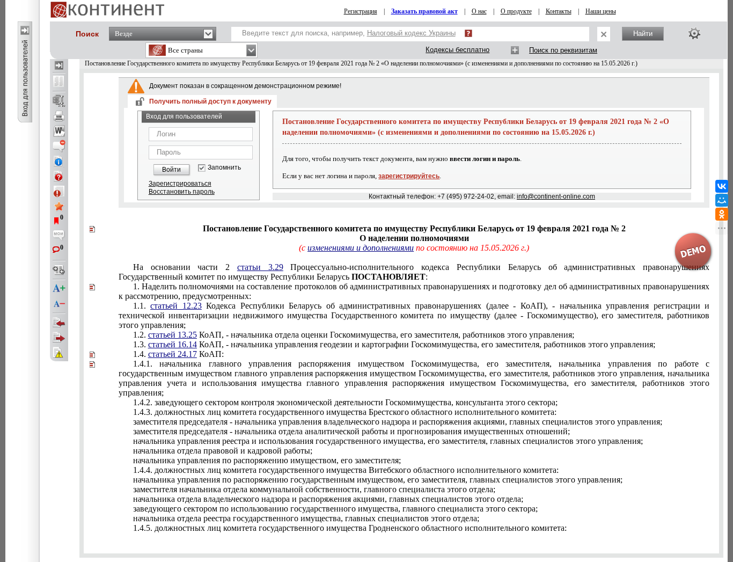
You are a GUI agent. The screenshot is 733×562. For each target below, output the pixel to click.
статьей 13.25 (172, 334)
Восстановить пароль (182, 191)
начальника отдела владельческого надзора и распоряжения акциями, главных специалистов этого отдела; (328, 498)
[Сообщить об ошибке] (59, 352)
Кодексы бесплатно (457, 50)
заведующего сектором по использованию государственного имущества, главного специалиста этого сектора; (335, 508)
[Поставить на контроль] (59, 191)
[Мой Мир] (721, 200)
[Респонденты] (59, 337)
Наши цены (600, 11)
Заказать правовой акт (424, 11)
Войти (171, 169)
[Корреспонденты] (59, 322)
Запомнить (224, 167)
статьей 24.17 (172, 354)
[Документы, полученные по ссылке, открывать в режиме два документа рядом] (59, 82)
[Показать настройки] (694, 33)
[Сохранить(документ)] (59, 100)
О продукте (516, 11)
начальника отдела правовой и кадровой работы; (222, 450)
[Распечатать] (59, 116)
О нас (479, 11)
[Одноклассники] (721, 214)
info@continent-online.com (556, 196)
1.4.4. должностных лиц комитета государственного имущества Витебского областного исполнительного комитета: (346, 470)
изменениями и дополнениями (360, 247)
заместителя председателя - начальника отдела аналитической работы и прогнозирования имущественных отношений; (351, 431)
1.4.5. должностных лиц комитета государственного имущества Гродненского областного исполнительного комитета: (350, 527)
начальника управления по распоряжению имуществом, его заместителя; (267, 460)
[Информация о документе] (59, 161)
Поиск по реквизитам (563, 50)
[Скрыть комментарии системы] (59, 146)
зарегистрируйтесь (408, 176)
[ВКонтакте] (721, 186)
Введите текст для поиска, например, (349, 33)
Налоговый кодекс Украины (411, 33)
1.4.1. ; (414, 378)
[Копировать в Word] (59, 131)
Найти (643, 34)
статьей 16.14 (172, 344)
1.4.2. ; (345, 402)
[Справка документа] (59, 176)
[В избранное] (59, 206)
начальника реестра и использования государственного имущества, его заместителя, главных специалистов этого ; (388, 441)
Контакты (558, 11)
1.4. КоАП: (178, 354)
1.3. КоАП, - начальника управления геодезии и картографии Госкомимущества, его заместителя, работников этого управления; (394, 344)
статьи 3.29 (260, 267)
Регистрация (360, 11)
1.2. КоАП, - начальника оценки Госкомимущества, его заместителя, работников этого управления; (353, 334)
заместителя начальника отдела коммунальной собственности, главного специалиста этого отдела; (314, 489)
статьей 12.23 (175, 305)
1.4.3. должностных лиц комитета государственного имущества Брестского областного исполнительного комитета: (344, 412)
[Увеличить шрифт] (59, 288)
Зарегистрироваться (180, 183)
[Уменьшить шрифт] (59, 303)
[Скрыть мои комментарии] (59, 236)
